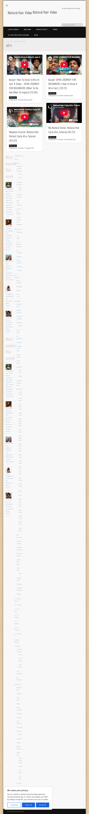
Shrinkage (20, 267)
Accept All (42, 805)
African (21, 174)
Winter (21, 734)
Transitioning (21, 270)
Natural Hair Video (45, 12)
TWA (20, 573)
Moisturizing (20, 257)
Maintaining (20, 367)
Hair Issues (17, 229)
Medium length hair (19, 383)
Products (17, 646)
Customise (14, 805)
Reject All (28, 805)
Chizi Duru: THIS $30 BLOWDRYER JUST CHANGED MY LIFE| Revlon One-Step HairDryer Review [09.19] (10, 237)
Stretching (20, 739)
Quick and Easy (18, 562)
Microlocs (20, 389)
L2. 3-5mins (18, 605)
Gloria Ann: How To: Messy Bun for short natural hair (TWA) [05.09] (9, 324)
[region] (28, 798)
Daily (18, 704)
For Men (19, 342)
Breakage (20, 232)
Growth (16, 163)
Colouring (20, 323)
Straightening (21, 584)
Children (19, 694)
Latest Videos (13, 29)
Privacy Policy (41, 29)
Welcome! (27, 29)
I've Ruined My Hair (19, 244)
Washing (21, 376)
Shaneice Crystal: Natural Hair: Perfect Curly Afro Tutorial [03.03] (24, 136)
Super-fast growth (19, 211)
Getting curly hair (19, 348)
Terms (55, 29)
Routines (17, 685)
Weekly (19, 783)
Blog (36, 35)
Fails (15, 159)
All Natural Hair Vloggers (18, 35)
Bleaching (22, 326)
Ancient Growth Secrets (19, 168)
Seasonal (20, 731)
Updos (19, 594)
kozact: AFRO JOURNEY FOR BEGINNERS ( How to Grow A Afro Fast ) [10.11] (62, 84)
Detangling (20, 286)
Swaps (19, 743)
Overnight (20, 727)
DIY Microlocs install (22, 406)
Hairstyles (17, 301)
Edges (18, 290)
